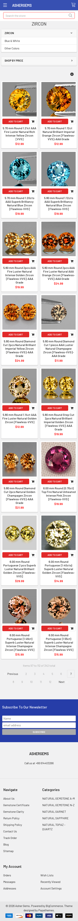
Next (62, 681)
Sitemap (8, 851)
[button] (72, 74)
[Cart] (74, 5)
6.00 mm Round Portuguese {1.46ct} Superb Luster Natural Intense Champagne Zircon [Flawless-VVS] (19, 642)
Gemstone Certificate (16, 805)
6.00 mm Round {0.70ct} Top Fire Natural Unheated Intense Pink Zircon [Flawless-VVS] (58, 493)
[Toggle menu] (5, 5)
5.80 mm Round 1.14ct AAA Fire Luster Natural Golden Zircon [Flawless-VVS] (19, 418)
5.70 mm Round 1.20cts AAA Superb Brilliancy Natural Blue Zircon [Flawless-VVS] (19, 203)
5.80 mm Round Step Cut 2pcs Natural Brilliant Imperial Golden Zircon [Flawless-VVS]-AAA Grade (58, 422)
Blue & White (12, 40)
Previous (12, 673)
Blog (6, 844)
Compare (33, 121)
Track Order (10, 838)
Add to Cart (16, 121)
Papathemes (46, 910)
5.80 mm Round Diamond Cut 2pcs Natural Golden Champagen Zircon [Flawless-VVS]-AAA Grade (19, 495)
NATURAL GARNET (54, 811)
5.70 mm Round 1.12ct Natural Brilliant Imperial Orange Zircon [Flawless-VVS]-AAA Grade (58, 133)
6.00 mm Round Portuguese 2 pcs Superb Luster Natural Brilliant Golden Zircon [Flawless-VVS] (19, 569)
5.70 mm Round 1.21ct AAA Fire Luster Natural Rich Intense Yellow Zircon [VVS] (19, 133)
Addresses (9, 888)
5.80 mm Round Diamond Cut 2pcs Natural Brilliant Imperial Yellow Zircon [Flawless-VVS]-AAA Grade (19, 348)
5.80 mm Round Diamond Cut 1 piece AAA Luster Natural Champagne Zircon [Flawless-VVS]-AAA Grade (58, 348)
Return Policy (11, 818)
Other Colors (12, 48)
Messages (9, 881)
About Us (9, 798)
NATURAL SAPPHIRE (55, 818)
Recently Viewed (50, 881)
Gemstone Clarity (13, 811)
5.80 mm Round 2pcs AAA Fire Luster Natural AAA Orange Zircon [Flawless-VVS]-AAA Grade (58, 273)
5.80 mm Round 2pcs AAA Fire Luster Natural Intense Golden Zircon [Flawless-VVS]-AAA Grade (19, 275)
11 (41, 681)
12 (50, 681)
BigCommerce (54, 906)
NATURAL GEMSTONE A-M (58, 798)
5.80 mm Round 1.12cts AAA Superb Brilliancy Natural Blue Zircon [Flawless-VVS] (58, 203)
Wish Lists (47, 875)
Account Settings (51, 888)
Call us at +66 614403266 (39, 763)
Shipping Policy (12, 824)
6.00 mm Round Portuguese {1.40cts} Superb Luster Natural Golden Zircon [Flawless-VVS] (58, 569)
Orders (7, 875)
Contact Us (10, 831)
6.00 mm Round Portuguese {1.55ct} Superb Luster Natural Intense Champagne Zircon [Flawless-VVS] (58, 642)
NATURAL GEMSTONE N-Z (58, 805)
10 (31, 681)
